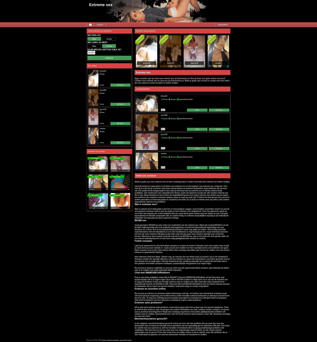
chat (197, 110)
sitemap (104, 340)
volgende (109, 58)
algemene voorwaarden (113, 340)
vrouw (109, 39)
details (120, 85)
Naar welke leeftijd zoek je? (104, 50)
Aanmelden (223, 25)
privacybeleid (123, 340)
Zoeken (100, 25)
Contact (130, 340)
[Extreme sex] (90, 25)
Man (94, 39)
